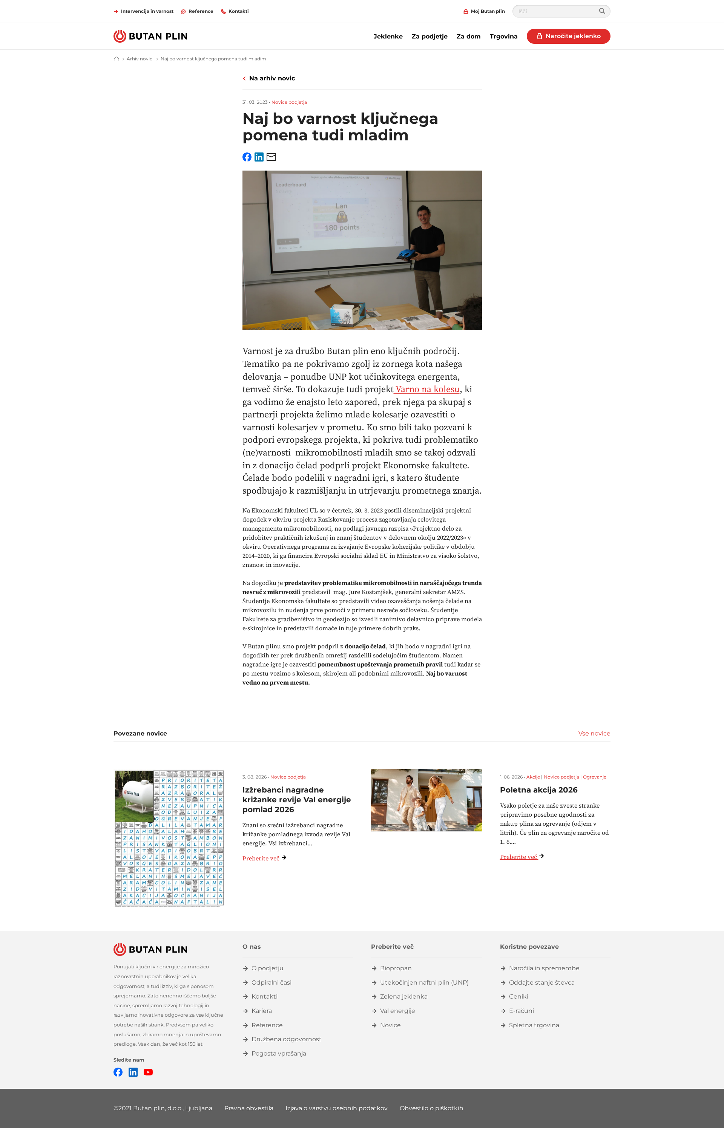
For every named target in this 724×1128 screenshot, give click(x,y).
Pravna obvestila (248, 1108)
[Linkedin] (133, 1071)
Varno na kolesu (427, 389)
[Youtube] (148, 1071)
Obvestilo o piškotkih (431, 1108)
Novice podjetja (289, 102)
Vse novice (594, 733)
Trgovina (504, 36)
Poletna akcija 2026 (539, 789)
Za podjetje (430, 36)
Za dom (469, 36)
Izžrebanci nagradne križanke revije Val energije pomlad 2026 (296, 799)
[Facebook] (118, 1071)
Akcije (533, 777)
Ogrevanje (594, 777)
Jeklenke (388, 36)
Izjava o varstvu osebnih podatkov (336, 1108)
